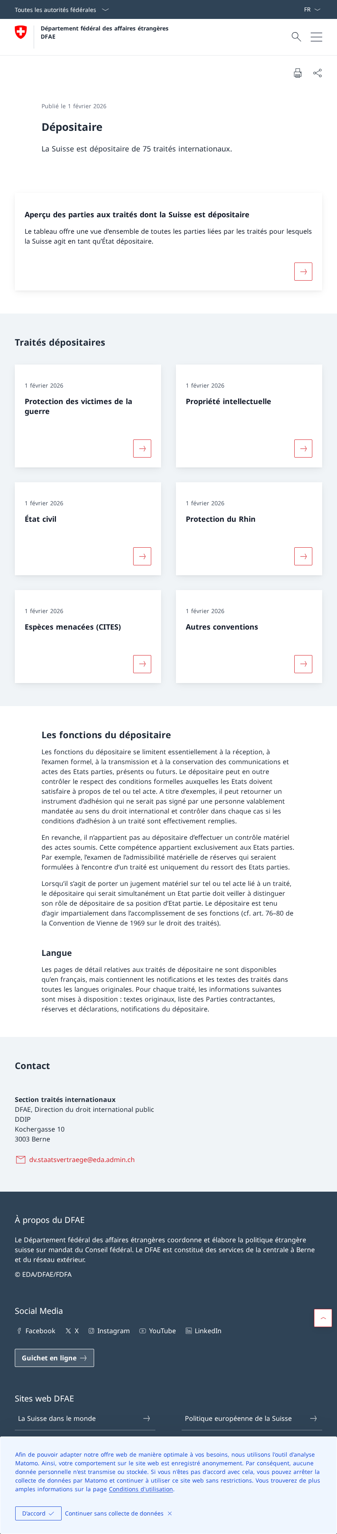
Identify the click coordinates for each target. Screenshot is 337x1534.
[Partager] (317, 73)
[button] (323, 1318)
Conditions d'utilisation (141, 1489)
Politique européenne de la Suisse (238, 1418)
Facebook (40, 1330)
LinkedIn (208, 1330)
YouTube (162, 1330)
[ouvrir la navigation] (316, 37)
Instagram (113, 1330)
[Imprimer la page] (297, 73)
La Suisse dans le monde (57, 1418)
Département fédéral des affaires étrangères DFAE (106, 32)
